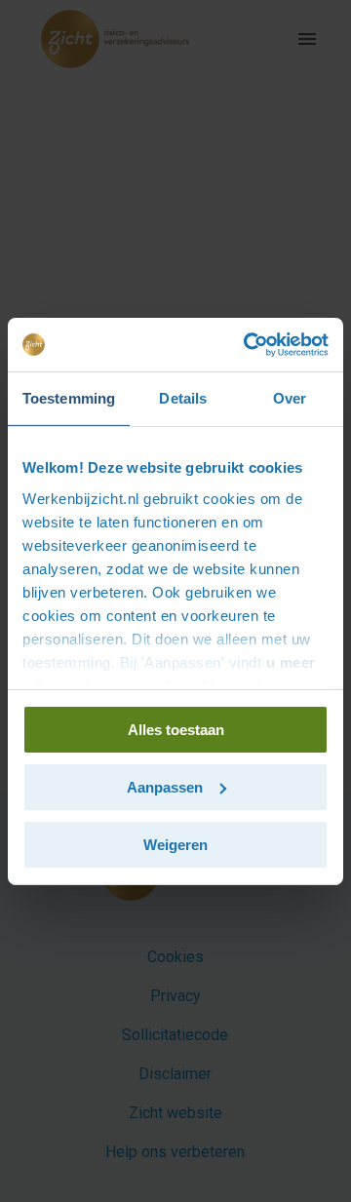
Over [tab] (289, 398)
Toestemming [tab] (68, 398)
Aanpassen (165, 787)
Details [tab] (183, 398)
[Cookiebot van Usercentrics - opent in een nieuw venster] (248, 344)
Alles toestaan (176, 729)
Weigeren (175, 843)
